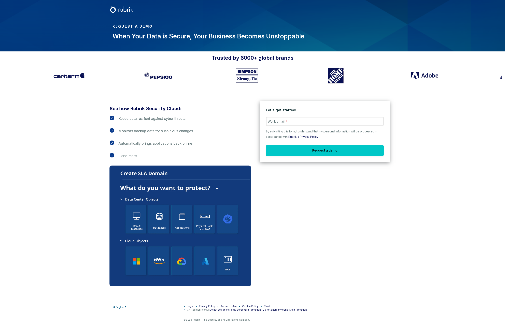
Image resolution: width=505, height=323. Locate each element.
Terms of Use (229, 306)
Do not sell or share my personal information (235, 309)
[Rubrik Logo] (121, 10)
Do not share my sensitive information (285, 309)
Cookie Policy (250, 306)
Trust (267, 306)
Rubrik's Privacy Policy (303, 136)
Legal (190, 306)
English (120, 307)
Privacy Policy (207, 306)
